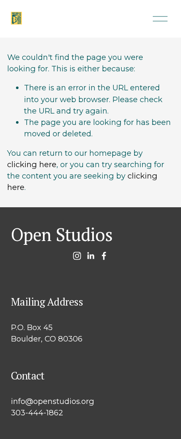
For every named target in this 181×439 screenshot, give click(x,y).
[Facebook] (104, 256)
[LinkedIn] (90, 256)
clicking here (31, 164)
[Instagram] (77, 256)
